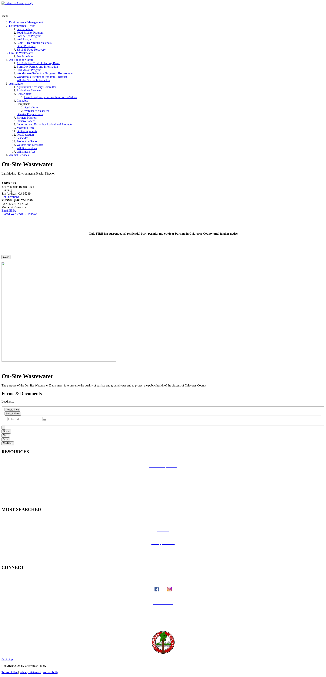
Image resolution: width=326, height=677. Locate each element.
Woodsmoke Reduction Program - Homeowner (45, 73)
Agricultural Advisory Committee (36, 87)
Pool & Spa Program (29, 36)
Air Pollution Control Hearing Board (38, 63)
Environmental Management (26, 22)
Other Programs (26, 46)
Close (6, 257)
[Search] (44, 419)
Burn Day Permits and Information (37, 66)
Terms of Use (10, 672)
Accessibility (50, 672)
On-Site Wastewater (21, 53)
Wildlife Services (27, 148)
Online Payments (27, 131)
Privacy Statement (30, 672)
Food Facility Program (30, 32)
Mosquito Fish (25, 127)
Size (5, 439)
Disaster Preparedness (30, 114)
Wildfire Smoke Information (33, 80)
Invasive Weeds (26, 121)
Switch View (12, 413)
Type (5, 435)
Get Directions (10, 197)
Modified (7, 443)
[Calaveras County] (17, 3)
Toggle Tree (12, 409)
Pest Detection (25, 134)
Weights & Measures (36, 110)
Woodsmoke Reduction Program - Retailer (42, 76)
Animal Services (19, 155)
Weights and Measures (30, 144)
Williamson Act (26, 151)
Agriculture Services (29, 90)
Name (6, 431)
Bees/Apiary (24, 93)
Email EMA (9, 210)
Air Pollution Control (21, 59)
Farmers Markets (27, 117)
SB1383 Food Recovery (31, 49)
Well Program (25, 39)
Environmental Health (22, 25)
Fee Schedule (25, 29)
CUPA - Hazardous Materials (34, 42)
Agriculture (16, 83)
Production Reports (28, 141)
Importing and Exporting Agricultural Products (44, 124)
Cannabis (22, 100)
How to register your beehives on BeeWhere (50, 97)
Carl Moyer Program (29, 70)
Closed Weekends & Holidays (19, 214)
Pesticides (22, 138)
